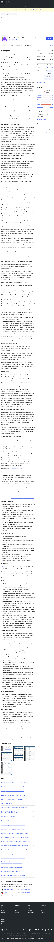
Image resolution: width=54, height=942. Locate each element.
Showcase (17, 905)
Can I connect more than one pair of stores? (12, 867)
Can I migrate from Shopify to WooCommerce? (12, 791)
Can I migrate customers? (7, 803)
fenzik (5, 892)
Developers (30, 910)
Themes (16, 908)
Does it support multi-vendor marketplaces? (12, 871)
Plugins (16, 910)
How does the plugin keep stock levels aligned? (12, 829)
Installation (19, 45)
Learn (29, 905)
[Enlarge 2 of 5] (10, 753)
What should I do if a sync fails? (9, 854)
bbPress (4, 921)
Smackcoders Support (26, 889)
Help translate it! (37, 9)
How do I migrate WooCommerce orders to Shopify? (14, 787)
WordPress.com (5, 917)
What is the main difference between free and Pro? (13, 875)
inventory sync (49, 70)
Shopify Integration (48, 76)
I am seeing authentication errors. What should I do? (14, 849)
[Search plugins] (15, 14)
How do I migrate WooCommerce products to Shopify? (14, 782)
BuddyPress (4, 924)
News (2, 908)
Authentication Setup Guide (16, 468)
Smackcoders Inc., (15, 39)
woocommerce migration (48, 78)
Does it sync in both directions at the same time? (13, 795)
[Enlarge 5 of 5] (33, 747)
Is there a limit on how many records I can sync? (13, 858)
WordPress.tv (31, 912)
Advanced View (41, 82)
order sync (50, 73)
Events (42, 908)
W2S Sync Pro (4, 566)
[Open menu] (52, 2)
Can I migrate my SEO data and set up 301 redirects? (14, 807)
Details (4, 45)
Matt (3, 919)
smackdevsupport (8, 895)
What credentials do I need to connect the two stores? (14, 837)
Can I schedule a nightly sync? (8, 816)
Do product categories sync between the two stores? (14, 820)
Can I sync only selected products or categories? (13, 825)
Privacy (3, 912)
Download (49, 38)
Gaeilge (6, 929)
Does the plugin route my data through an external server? (15, 841)
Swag (43, 912)
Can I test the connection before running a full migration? (15, 845)
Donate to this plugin (42, 132)
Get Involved (44, 905)
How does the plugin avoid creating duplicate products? (14, 833)
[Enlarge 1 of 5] (10, 747)
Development (28, 45)
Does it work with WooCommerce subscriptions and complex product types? (11, 862)
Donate (43, 910)
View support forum (42, 119)
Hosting (3, 910)
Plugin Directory (4, 6)
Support (51, 45)
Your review (40, 107)
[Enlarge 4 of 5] (21, 747)
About (2, 905)
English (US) (50, 67)
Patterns (16, 912)
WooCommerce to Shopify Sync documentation (22, 498)
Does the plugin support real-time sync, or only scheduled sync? (9, 812)
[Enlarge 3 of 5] (10, 763)
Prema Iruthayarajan (25, 892)
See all (51, 107)
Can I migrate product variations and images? (12, 799)
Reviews (11, 45)
